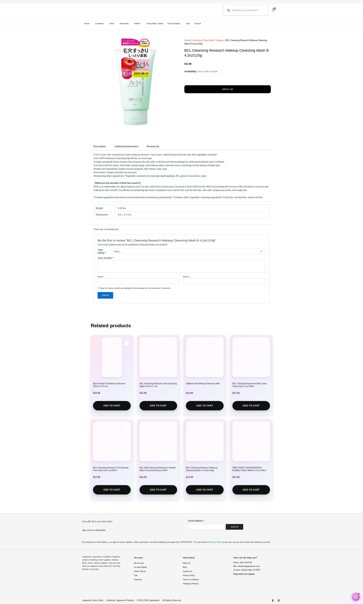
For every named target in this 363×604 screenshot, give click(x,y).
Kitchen (137, 24)
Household (124, 24)
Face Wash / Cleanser (213, 40)
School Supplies (174, 24)
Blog (185, 567)
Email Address (195, 521)
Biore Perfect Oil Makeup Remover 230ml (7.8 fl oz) (109, 385)
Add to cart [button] (111, 405)
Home (187, 40)
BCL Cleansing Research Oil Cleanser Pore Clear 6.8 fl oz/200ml (111, 469)
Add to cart (227, 89)
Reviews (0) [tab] (153, 146)
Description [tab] (99, 146)
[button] (206, 80)
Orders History (140, 571)
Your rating (102, 251)
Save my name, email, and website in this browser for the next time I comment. (135, 288)
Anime (86, 24)
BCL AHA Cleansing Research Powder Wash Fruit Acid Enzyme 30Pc (158, 469)
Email (186, 276)
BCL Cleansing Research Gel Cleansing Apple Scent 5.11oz (158, 385)
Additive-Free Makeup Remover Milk (203, 383)
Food (112, 24)
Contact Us (187, 571)
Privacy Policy (216, 542)
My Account (139, 563)
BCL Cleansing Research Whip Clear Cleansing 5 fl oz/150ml (249, 385)
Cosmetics (99, 24)
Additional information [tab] (126, 146)
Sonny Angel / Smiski (154, 24)
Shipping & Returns (191, 584)
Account (197, 24)
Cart (135, 575)
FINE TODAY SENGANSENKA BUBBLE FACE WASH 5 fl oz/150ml (249, 469)
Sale (188, 24)
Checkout (138, 579)
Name (101, 276)
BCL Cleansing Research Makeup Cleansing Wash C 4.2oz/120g (202, 469)
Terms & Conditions (191, 579)
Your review (105, 257)
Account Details (140, 567)
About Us (187, 563)
